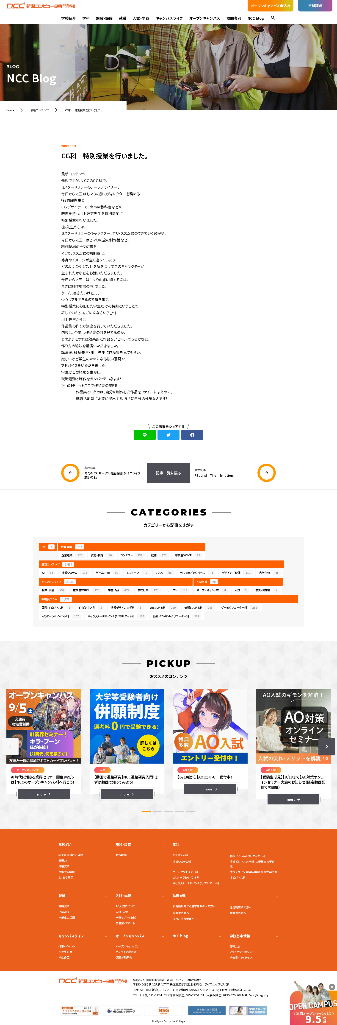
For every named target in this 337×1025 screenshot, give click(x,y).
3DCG (163, 572)
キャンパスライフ (169, 18)
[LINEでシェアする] (145, 435)
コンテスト (131, 555)
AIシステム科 (163, 607)
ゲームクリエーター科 (239, 607)
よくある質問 (65, 877)
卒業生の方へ (238, 913)
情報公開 (234, 946)
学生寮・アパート (125, 923)
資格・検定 (101, 555)
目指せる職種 (66, 872)
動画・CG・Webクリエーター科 (176, 616)
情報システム (74, 572)
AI (47, 572)
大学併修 (268, 572)
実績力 (62, 860)
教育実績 (71, 547)
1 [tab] (146, 811)
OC (46, 547)
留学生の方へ (181, 913)
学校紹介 (68, 18)
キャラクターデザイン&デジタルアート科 (196, 883)
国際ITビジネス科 (56, 607)
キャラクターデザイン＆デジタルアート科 (116, 616)
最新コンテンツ (56, 564)
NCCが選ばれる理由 (70, 855)
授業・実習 (53, 590)
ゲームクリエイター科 (185, 872)
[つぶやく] (168, 435)
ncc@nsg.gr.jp (260, 995)
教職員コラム (55, 599)
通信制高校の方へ (241, 907)
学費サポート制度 (126, 917)
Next (326, 746)
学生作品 (118, 590)
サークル (177, 590)
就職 (122, 18)
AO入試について (125, 906)
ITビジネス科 (90, 607)
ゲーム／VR (107, 572)
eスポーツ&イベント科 (186, 877)
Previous (10, 746)
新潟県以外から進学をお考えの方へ (194, 906)
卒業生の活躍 (66, 917)
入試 (241, 590)
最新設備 (121, 855)
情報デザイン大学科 (126, 607)
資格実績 (63, 866)
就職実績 (63, 906)
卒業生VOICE (187, 555)
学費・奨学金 (266, 590)
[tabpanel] (43, 744)
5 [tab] (190, 811)
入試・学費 (141, 18)
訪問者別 (234, 18)
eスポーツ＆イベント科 (60, 616)
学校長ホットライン (240, 957)
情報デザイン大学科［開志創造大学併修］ (254, 872)
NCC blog (256, 18)
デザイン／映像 (236, 572)
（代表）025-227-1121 (153, 995)
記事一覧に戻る (168, 473)
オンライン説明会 (126, 952)
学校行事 (148, 590)
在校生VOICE (86, 590)
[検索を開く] (273, 18)
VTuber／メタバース (196, 572)
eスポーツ (137, 572)
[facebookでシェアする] (192, 435)
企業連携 (71, 555)
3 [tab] (168, 811)
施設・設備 (104, 18)
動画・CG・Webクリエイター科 (247, 856)
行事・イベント (66, 946)
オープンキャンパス (204, 18)
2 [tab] (157, 811)
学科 (86, 18)
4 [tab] (179, 811)
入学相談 (205, 582)
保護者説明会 (124, 957)
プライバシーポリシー (242, 952)
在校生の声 (65, 952)
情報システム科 (198, 607)
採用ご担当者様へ (183, 919)
